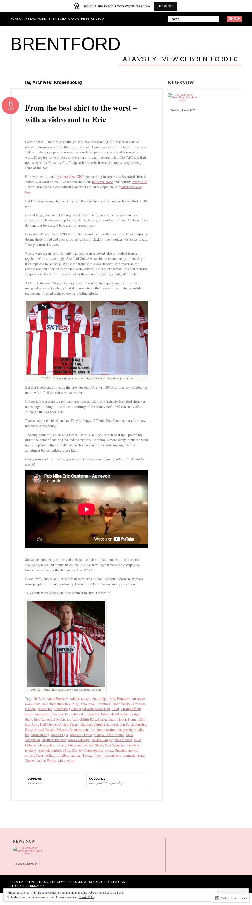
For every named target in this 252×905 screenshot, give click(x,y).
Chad (115, 708)
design (135, 714)
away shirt (139, 181)
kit (27, 734)
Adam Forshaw (57, 698)
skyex (109, 750)
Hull (141, 719)
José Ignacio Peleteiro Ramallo (59, 729)
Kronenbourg (40, 734)
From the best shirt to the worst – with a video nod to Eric (81, 113)
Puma (72, 745)
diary (28, 719)
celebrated (45, 708)
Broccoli (139, 703)
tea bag (75, 755)
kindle (139, 729)
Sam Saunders (115, 745)
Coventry (57, 714)
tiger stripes (112, 755)
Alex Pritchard (119, 698)
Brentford (65, 44)
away (28, 703)
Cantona (30, 708)
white (61, 760)
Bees (45, 703)
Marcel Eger (59, 734)
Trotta (140, 755)
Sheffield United (49, 750)
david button (120, 714)
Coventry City (75, 714)
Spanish (120, 750)
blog (76, 703)
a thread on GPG (71, 176)
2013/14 (39, 698)
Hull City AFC (50, 724)
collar (29, 714)
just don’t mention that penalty (112, 729)
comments (42, 714)
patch (50, 745)
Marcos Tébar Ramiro (109, 734)
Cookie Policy (87, 897)
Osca (41, 745)
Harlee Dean (106, 719)
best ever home (102, 181)
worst (71, 760)
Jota (86, 729)
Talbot (64, 755)
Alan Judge (99, 698)
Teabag (87, 755)
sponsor (133, 750)
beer (37, 703)
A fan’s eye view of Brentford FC (180, 59)
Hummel (86, 724)
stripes (29, 755)
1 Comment (35, 783)
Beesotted (56, 703)
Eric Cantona (43, 719)
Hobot (121, 719)
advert (85, 698)
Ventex (30, 760)
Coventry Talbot (98, 714)
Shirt (66, 750)
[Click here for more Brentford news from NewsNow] (182, 99)
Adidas (74, 698)
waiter (41, 760)
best (68, 703)
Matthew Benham (54, 739)
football (72, 719)
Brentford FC (122, 703)
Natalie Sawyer (102, 739)
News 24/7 (188, 110)
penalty (61, 745)
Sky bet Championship (87, 750)
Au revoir (138, 698)
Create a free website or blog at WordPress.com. (48, 881)
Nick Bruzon (123, 739)
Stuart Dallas (45, 755)
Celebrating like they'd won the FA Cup (82, 708)
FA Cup (59, 719)
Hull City (31, 724)
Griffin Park (87, 719)
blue (84, 703)
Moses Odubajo (79, 739)
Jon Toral (126, 724)
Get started (165, 6)
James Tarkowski (106, 724)
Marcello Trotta (81, 734)
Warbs (51, 760)
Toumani (128, 755)
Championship (131, 708)
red (80, 745)
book (92, 703)
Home (132, 719)
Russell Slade (93, 745)
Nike (137, 739)
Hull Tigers (71, 724)
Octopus (30, 745)
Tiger (98, 755)
